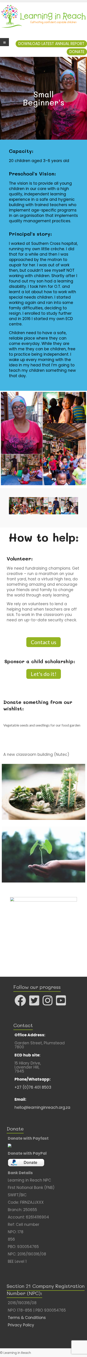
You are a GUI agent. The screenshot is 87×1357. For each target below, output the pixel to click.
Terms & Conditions (27, 1317)
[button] (51, 43)
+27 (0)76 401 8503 (32, 1087)
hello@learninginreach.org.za (42, 1107)
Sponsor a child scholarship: (39, 661)
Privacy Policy (21, 1325)
